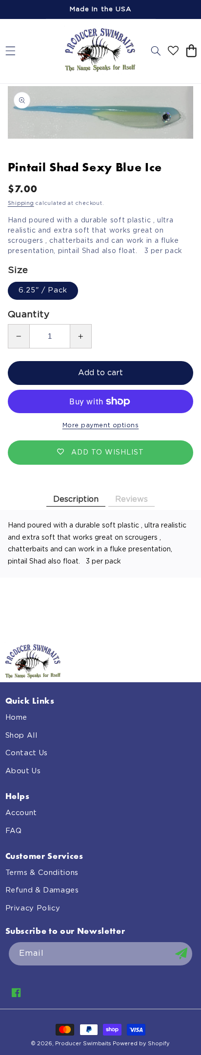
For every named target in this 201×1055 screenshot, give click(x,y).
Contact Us (26, 753)
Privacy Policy (32, 908)
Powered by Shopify (141, 1043)
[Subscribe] (181, 953)
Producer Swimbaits (83, 1043)
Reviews (131, 499)
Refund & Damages (42, 890)
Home (16, 717)
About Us (23, 771)
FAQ (13, 831)
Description (76, 499)
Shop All (21, 735)
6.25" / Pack (43, 290)
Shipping (21, 203)
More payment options (100, 425)
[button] (10, 51)
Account (21, 813)
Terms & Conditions (42, 872)
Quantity (28, 314)
